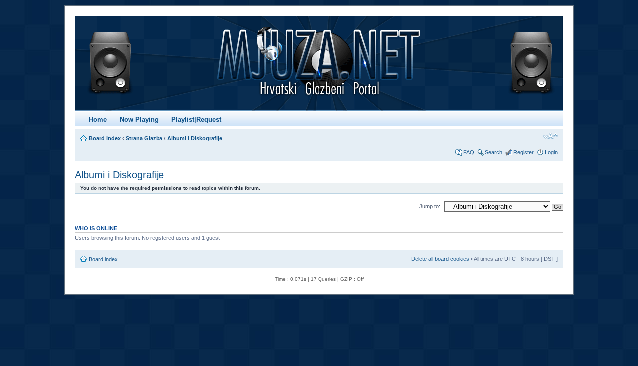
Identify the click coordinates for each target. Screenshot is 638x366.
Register (523, 152)
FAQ (468, 152)
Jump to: (429, 206)
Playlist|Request (196, 119)
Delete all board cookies (440, 259)
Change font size (550, 136)
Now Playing (139, 119)
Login (551, 152)
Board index (105, 138)
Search (493, 152)
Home (98, 119)
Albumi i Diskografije (194, 138)
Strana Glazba (144, 138)
